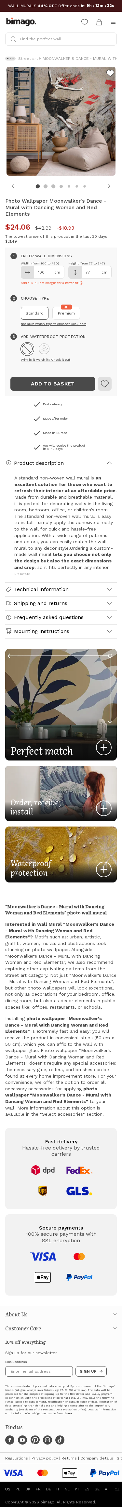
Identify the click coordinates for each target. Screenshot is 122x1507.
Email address (16, 1362)
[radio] (34, 313)
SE (97, 1489)
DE (48, 1489)
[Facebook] (9, 1440)
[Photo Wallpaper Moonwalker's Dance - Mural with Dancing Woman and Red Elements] (110, 74)
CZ (117, 1489)
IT (58, 1489)
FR (38, 1489)
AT (107, 1489)
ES (87, 1489)
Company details (96, 1458)
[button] (27, 349)
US (7, 1489)
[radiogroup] (61, 313)
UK (28, 1489)
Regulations (16, 1458)
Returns (69, 1458)
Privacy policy (45, 1458)
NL (67, 1489)
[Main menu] (113, 22)
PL (18, 1489)
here (68, 1413)
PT (77, 1489)
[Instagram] (47, 1440)
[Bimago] (22, 22)
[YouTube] (22, 1440)
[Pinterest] (35, 1440)
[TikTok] (59, 1440)
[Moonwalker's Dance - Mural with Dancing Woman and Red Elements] (105, 384)
